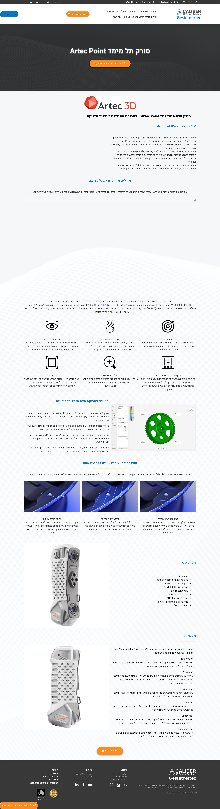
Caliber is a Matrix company (43, 783)
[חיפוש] (48, 2)
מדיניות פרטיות (50, 776)
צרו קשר (88, 770)
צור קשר (117, 17)
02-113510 (102, 305)
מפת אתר (53, 779)
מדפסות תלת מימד (148, 11)
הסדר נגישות (51, 773)
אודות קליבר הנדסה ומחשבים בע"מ (140, 17)
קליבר (55, 770)
